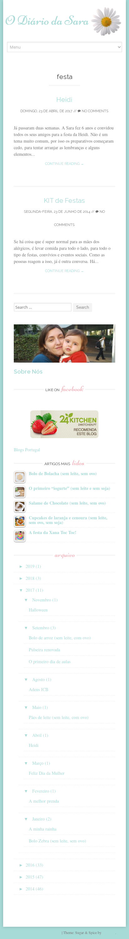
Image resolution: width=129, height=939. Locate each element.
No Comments (94, 111)
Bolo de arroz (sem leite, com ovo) (60, 638)
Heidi (64, 99)
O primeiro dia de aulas (49, 661)
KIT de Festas (64, 200)
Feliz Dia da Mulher (46, 773)
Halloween (38, 610)
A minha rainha (42, 829)
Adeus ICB (38, 689)
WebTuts (108, 932)
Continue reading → (64, 164)
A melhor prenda (44, 801)
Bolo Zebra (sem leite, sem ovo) (57, 841)
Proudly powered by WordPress (37, 932)
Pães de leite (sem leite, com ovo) (59, 717)
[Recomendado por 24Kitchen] (64, 436)
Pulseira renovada (44, 650)
